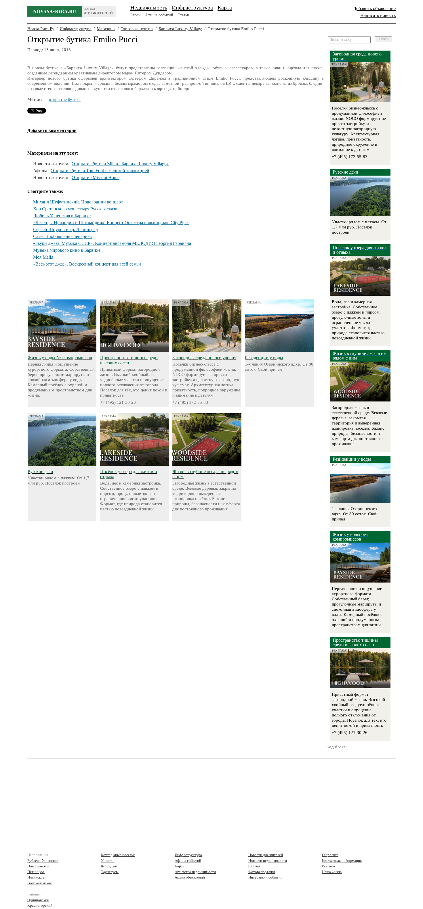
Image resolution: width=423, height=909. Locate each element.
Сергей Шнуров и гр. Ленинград (65, 229)
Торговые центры (137, 28)
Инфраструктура (192, 7)
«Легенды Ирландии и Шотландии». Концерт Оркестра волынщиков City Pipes (111, 222)
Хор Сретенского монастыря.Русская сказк (75, 208)
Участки (108, 860)
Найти (383, 39)
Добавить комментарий (52, 130)
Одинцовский (38, 900)
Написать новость (378, 15)
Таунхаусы (110, 872)
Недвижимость (148, 7)
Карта (225, 7)
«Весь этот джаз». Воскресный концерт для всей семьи (87, 264)
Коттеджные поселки (118, 855)
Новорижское (38, 866)
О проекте (330, 855)
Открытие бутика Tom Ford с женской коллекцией (100, 170)
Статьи (183, 15)
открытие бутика (65, 99)
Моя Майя (43, 257)
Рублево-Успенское (42, 860)
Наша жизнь (332, 872)
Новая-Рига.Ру (40, 28)
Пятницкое (36, 872)
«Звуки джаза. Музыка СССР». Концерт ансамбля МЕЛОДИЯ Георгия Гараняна (112, 243)
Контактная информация (342, 860)
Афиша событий (159, 15)
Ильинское (35, 877)
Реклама (328, 866)
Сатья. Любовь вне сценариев (62, 236)
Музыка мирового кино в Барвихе (66, 250)
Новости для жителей (265, 855)
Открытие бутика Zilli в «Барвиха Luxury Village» (120, 163)
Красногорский (39, 905)
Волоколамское (39, 883)
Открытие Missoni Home (95, 177)
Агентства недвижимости (195, 872)
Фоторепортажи (261, 872)
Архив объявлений (190, 877)
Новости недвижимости (267, 860)
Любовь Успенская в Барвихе (62, 215)
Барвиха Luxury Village (180, 28)
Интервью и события (265, 877)
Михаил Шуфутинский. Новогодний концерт (78, 201)
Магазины (106, 28)
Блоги (135, 15)
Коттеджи (109, 866)
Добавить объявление (374, 8)
